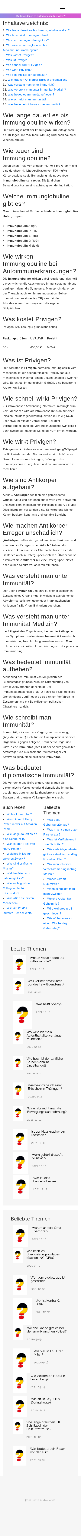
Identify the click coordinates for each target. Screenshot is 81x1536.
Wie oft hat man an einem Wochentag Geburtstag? (57, 923)
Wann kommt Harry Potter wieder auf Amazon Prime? (20, 824)
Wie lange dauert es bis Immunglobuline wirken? (38, 30)
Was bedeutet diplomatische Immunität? (34, 104)
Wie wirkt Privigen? (19, 69)
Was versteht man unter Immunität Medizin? (37, 89)
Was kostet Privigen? (20, 55)
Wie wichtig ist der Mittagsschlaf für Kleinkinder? (17, 888)
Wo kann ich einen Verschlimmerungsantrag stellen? (59, 869)
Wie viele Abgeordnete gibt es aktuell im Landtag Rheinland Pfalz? (60, 854)
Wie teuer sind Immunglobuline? (27, 35)
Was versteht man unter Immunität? (31, 84)
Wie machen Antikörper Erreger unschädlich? (37, 79)
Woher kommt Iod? (19, 814)
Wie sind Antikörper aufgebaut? (26, 74)
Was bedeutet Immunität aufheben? (31, 94)
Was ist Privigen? (17, 60)
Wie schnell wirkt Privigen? (24, 64)
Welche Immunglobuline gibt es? (27, 40)
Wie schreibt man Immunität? (27, 99)
